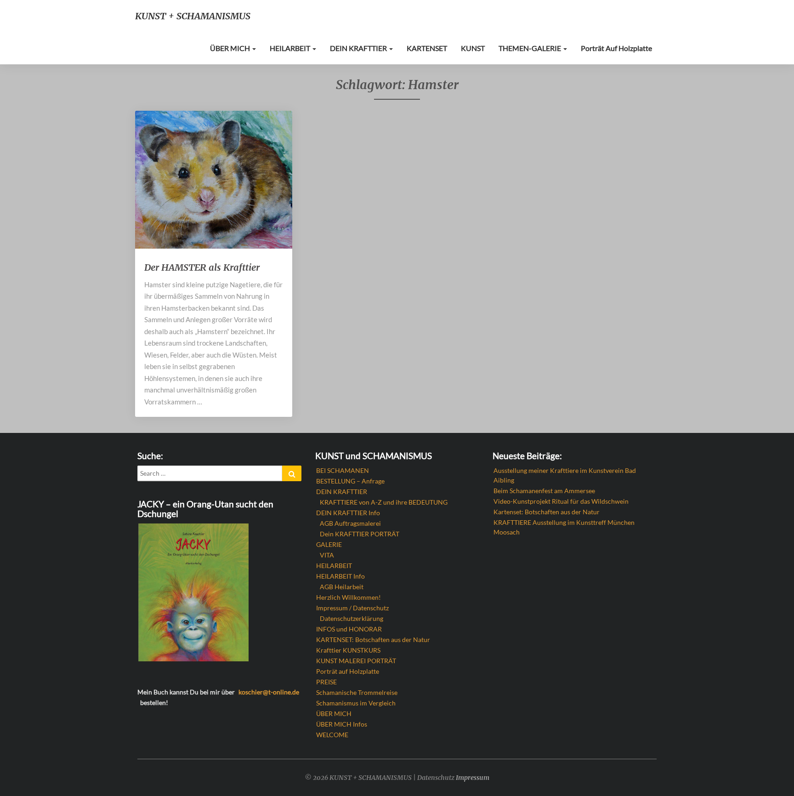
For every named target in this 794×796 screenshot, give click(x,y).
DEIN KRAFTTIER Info (348, 513)
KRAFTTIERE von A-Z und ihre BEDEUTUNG (384, 502)
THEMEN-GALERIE (530, 48)
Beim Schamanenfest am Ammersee (544, 491)
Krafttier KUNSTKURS (348, 650)
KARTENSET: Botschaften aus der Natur (373, 639)
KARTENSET (427, 48)
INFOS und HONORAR (349, 629)
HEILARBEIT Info (340, 576)
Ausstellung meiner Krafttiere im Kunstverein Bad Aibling (564, 475)
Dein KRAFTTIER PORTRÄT (359, 534)
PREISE (326, 682)
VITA (327, 555)
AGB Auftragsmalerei (350, 523)
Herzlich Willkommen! (348, 597)
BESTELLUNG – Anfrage (350, 481)
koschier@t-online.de (268, 692)
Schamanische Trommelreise (356, 692)
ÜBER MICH (230, 48)
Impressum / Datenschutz (352, 608)
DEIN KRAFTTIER (359, 48)
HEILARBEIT (291, 48)
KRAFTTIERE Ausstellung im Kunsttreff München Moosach (564, 527)
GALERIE (329, 544)
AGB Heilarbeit (341, 587)
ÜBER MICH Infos (341, 724)
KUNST (473, 48)
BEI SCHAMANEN (342, 470)
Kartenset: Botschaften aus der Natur (546, 512)
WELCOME (332, 735)
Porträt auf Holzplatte (616, 48)
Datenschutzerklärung (351, 618)
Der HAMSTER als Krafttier (202, 267)
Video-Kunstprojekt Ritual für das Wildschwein (561, 501)
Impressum (472, 777)
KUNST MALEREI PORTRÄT (356, 661)
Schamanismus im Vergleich (356, 703)
